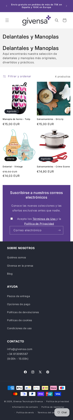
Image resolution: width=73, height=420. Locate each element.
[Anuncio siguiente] (66, 6)
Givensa (17, 401)
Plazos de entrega (18, 296)
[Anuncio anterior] (6, 6)
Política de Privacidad (39, 223)
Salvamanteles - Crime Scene (53, 166)
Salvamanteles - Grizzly (50, 119)
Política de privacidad (57, 401)
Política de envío (25, 412)
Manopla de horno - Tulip (16, 119)
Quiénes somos (16, 257)
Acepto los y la (39, 221)
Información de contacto (25, 407)
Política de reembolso (52, 407)
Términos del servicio (49, 412)
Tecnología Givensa (32, 401)
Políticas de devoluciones (23, 312)
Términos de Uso (45, 219)
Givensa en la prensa (20, 265)
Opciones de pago (18, 304)
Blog (10, 273)
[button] (7, 20)
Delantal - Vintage (13, 166)
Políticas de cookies (19, 320)
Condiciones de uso (19, 328)
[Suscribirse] (59, 230)
